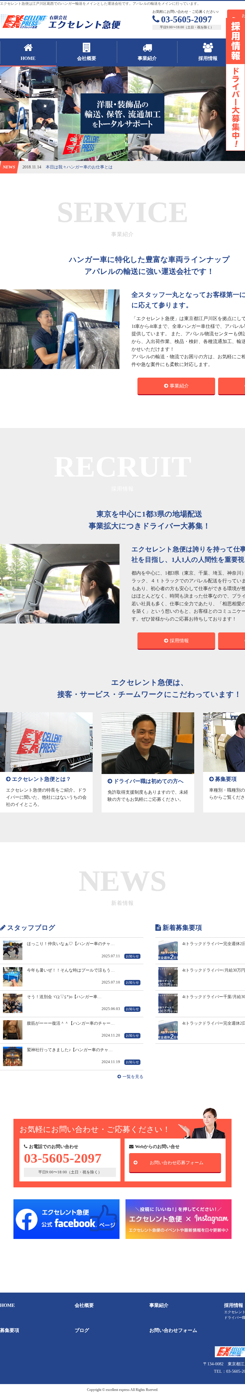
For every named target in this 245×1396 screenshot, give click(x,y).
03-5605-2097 (186, 19)
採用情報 (179, 640)
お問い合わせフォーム (173, 1330)
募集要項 (9, 1330)
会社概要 (84, 1305)
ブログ (82, 1330)
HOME (7, 1305)
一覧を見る (132, 1076)
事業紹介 (179, 385)
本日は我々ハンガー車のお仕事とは (79, 167)
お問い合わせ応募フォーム (176, 1162)
